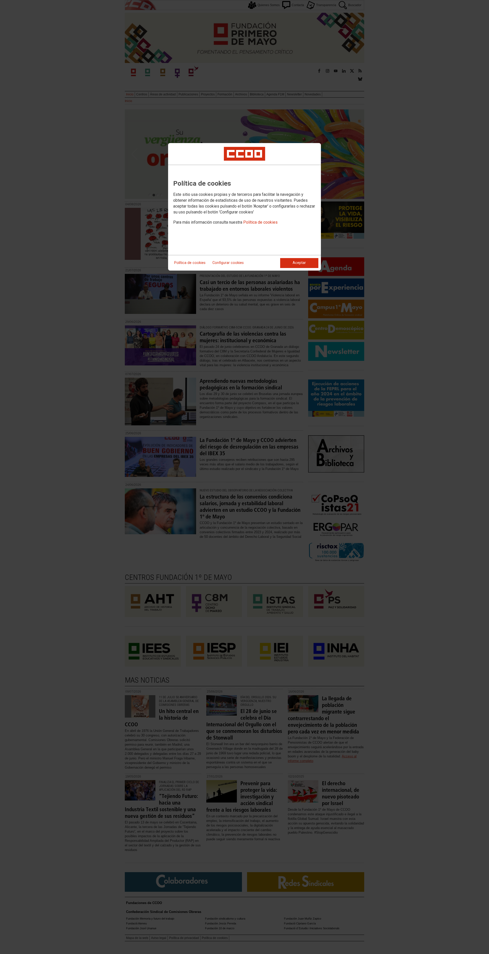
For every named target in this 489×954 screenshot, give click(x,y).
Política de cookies (260, 222)
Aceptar (299, 263)
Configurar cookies (228, 263)
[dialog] (244, 207)
